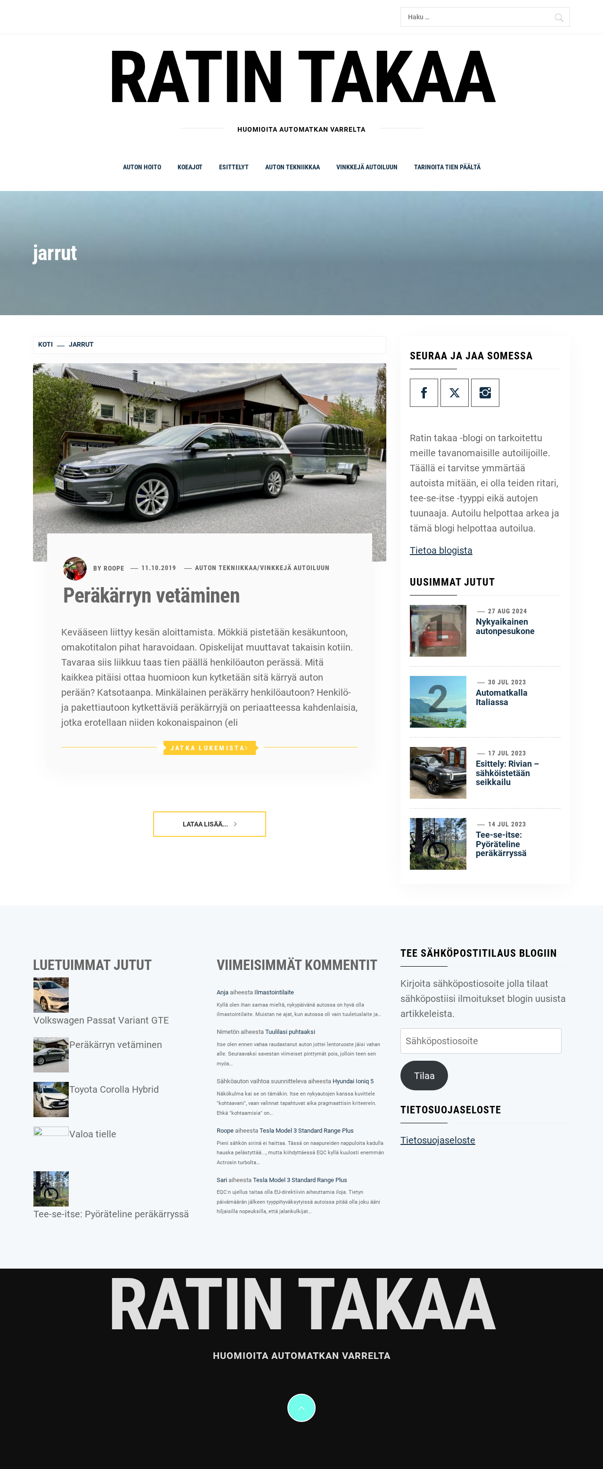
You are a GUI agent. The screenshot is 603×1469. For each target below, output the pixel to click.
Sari (222, 1179)
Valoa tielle (92, 1134)
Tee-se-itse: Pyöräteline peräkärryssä (501, 844)
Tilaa (424, 1075)
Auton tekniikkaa (292, 167)
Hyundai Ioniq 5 (353, 1081)
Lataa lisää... (206, 824)
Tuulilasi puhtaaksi (290, 1031)
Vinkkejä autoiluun (367, 167)
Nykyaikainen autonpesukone (505, 626)
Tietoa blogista (441, 550)
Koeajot (190, 167)
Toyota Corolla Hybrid (114, 1089)
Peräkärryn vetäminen (151, 595)
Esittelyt (234, 167)
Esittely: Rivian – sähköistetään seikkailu (507, 773)
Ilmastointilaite (274, 992)
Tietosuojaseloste (437, 1140)
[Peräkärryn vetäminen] (209, 461)
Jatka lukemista (208, 748)
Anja (222, 992)
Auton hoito (142, 167)
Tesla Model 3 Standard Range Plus (307, 1130)
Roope (114, 568)
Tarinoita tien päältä (447, 167)
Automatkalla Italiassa (502, 697)
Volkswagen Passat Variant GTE (101, 1020)
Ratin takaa (301, 77)
